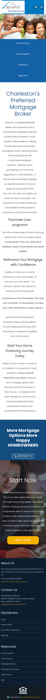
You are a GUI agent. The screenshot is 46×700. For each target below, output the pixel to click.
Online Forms (6, 674)
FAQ (2, 680)
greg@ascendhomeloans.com (14, 604)
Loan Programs (7, 653)
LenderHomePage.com (30, 697)
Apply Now (23, 540)
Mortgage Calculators (10, 669)
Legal (3, 619)
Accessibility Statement (10, 630)
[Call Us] (36, 7)
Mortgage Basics (8, 664)
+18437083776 (24, 456)
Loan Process (6, 658)
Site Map (4, 635)
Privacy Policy (6, 624)
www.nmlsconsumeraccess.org (14, 581)
